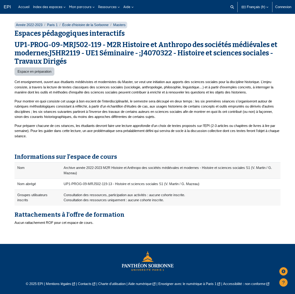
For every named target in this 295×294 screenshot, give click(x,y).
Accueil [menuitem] (24, 7)
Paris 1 (52, 25)
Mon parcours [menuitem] (80, 7)
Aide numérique (140, 284)
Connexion (283, 7)
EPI (7, 6)
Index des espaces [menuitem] (47, 7)
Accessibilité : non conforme (244, 284)
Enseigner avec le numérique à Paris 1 (187, 284)
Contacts (84, 284)
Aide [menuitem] (126, 7)
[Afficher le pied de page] (283, 282)
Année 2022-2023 (29, 25)
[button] (232, 7)
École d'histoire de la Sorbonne (85, 25)
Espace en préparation (34, 71)
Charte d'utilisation (112, 284)
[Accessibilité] (283, 271)
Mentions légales (58, 284)
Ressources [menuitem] (107, 7)
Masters (119, 25)
